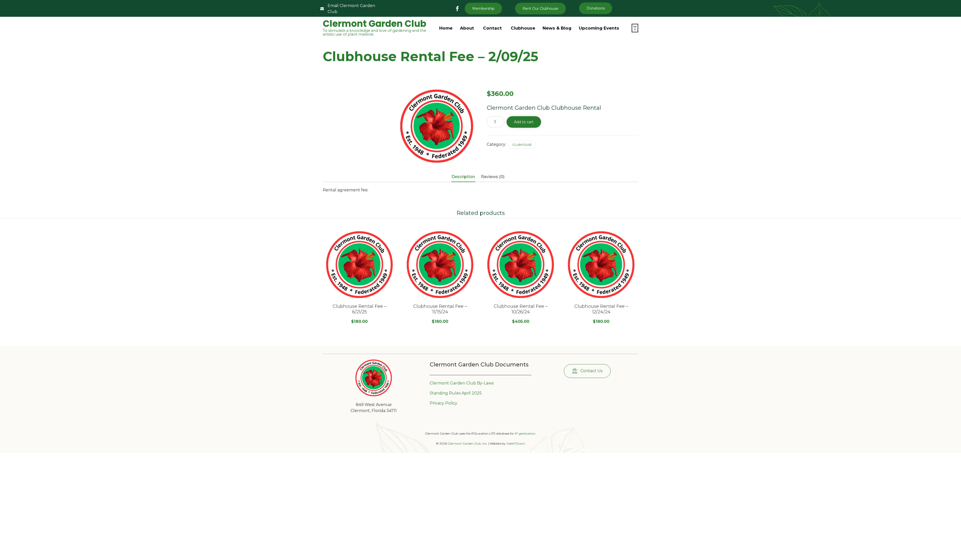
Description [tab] (463, 176)
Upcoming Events (599, 28)
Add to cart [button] (359, 298)
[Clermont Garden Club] (373, 395)
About (467, 28)
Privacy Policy (443, 403)
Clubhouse (523, 28)
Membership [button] (483, 8)
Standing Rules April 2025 (456, 393)
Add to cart (524, 122)
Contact (492, 28)
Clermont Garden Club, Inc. (468, 443)
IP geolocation (525, 433)
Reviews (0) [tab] (493, 176)
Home (445, 28)
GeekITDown (515, 443)
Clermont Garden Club (374, 24)
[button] (540, 8)
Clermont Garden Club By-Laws (462, 383)
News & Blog (557, 28)
